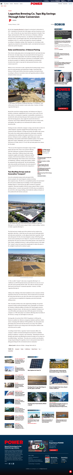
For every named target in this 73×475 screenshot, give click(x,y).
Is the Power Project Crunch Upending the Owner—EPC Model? (33, 421)
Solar (5, 6)
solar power (34, 349)
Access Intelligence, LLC (34, 468)
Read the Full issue (32, 423)
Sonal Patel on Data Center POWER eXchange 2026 (61, 83)
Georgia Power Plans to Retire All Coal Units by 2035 (44, 158)
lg (39, 349)
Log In (70, 3)
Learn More (53, 450)
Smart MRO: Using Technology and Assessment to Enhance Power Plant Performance (62, 54)
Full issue (45, 153)
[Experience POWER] (55, 1)
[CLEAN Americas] (70, 1)
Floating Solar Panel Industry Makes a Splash (37, 404)
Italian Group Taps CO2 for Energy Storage (45, 173)
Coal (38, 156)
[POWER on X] (11, 464)
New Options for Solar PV (34, 370)
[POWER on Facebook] (9, 464)
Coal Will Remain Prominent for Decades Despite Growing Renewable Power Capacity (44, 169)
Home (2, 6)
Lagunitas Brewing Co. (19, 29)
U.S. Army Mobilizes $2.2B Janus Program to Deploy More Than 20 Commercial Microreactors (20, 362)
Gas (42, 418)
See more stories (42, 176)
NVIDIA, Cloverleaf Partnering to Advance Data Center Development (19, 402)
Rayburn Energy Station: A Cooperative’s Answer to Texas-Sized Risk (47, 421)
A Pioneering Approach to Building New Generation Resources (61, 421)
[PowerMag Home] (36, 4)
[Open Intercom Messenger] (70, 471)
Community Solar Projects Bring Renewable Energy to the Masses (58, 371)
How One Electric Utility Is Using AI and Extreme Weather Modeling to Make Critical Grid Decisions (63, 63)
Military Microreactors (20, 358)
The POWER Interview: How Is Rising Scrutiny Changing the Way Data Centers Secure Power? (20, 377)
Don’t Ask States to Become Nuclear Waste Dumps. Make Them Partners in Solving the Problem (20, 410)
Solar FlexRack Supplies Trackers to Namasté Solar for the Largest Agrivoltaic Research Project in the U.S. (58, 406)
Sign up (62, 462)
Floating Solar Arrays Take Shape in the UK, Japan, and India (37, 387)
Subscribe (55, 463)
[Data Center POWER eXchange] (63, 1)
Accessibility (37, 463)
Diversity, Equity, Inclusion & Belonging (35, 461)
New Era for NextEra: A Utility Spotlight (44, 161)
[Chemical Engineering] (46, 1)
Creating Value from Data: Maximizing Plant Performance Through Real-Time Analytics (62, 42)
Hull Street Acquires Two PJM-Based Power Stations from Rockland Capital (20, 369)
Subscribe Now (62, 108)
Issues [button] (21, 3)
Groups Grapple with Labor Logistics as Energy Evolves (43, 165)
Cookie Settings (31, 463)
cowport (17, 349)
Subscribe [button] (65, 3)
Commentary (17, 407)
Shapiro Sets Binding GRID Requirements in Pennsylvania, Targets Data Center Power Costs (19, 419)
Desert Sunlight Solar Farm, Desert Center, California (58, 387)
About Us (30, 458)
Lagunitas (10, 351)
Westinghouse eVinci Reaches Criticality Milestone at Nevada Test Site (19, 386)
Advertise (60, 3)
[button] (1, 4)
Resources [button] (16, 3)
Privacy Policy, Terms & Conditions (34, 459)
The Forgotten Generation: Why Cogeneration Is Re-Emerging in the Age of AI (20, 427)
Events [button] (11, 3)
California (27, 349)
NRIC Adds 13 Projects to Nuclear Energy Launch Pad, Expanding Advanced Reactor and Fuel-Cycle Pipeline (20, 394)
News (38, 163)
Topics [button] (7, 3)
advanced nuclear (18, 391)
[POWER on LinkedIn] (13, 464)
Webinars (57, 29)
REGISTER (56, 48)
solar (22, 349)
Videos (56, 70)
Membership (35, 457)
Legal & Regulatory (19, 415)
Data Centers (17, 399)
